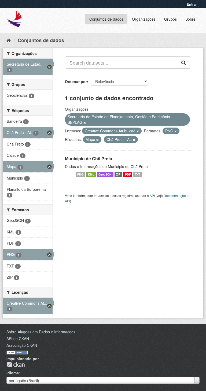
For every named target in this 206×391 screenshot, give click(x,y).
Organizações (144, 19)
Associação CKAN (21, 345)
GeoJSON (105, 174)
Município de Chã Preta (88, 158)
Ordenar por (76, 81)
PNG (80, 174)
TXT (137, 174)
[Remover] (84, 122)
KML (91, 174)
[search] (184, 62)
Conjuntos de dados (106, 19)
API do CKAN (17, 338)
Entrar (192, 4)
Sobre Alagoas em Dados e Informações (40, 331)
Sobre (190, 19)
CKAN (15, 364)
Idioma (12, 372)
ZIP (118, 174)
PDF (128, 174)
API (152, 195)
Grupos (170, 19)
